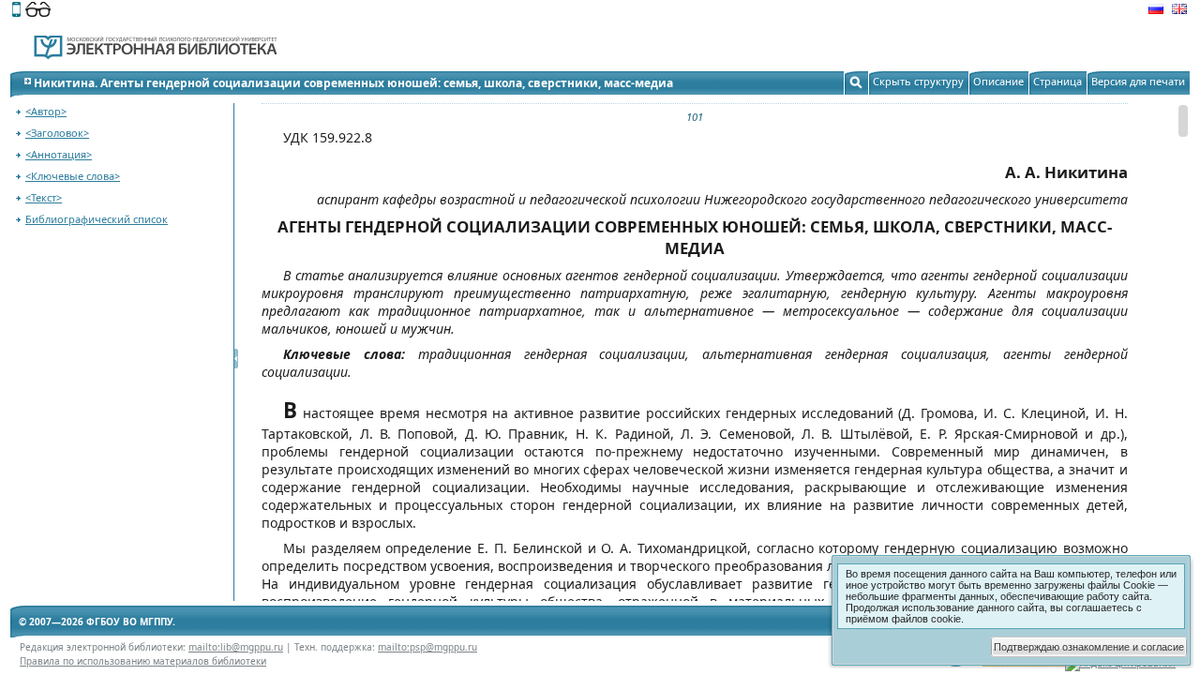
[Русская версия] (1155, 11)
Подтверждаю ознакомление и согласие (1089, 646)
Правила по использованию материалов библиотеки (143, 661)
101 (694, 117)
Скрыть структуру (918, 81)
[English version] (1179, 11)
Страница (1057, 81)
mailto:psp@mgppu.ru (427, 646)
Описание (998, 81)
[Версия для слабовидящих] (38, 11)
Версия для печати (1138, 81)
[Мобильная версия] (16, 11)
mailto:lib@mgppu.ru (235, 646)
